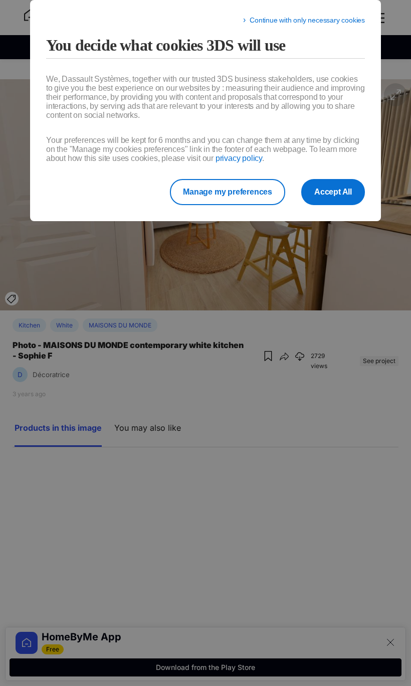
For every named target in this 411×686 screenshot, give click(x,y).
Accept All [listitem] (333, 192)
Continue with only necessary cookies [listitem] (307, 20)
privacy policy (239, 158)
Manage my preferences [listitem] (227, 192)
